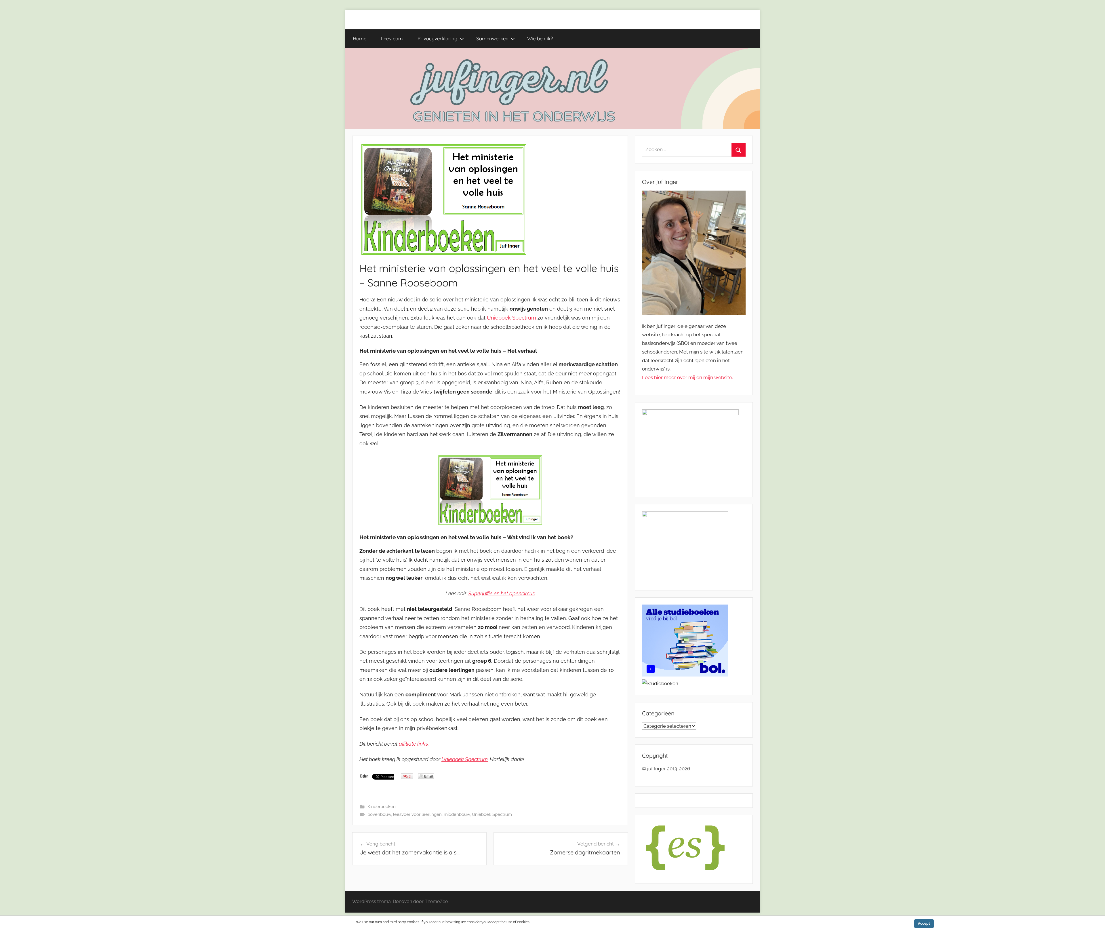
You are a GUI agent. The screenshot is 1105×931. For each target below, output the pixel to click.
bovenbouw (379, 814)
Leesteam (392, 38)
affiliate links (413, 744)
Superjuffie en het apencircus (501, 593)
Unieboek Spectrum (511, 318)
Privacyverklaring (438, 38)
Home (359, 38)
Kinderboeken (381, 806)
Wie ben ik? (540, 38)
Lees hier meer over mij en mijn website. (687, 377)
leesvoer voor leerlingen (417, 814)
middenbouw (457, 814)
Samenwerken (492, 38)
